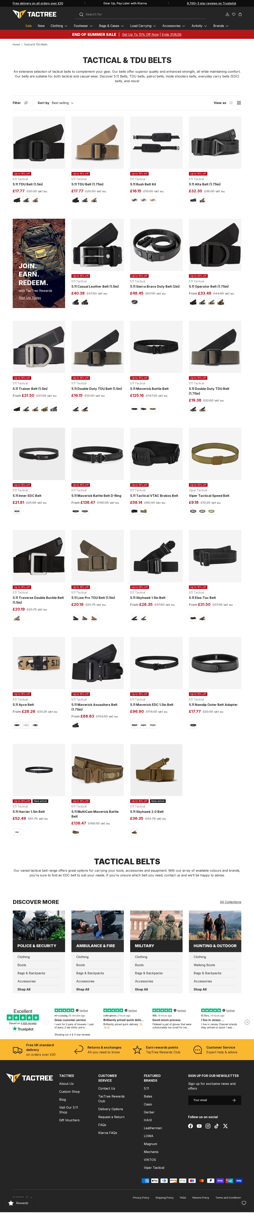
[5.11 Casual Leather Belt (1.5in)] (97, 245)
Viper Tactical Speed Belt (209, 496)
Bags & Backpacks (31, 973)
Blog (62, 1099)
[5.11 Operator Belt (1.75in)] (215, 245)
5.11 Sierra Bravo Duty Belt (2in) (155, 286)
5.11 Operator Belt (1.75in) (209, 286)
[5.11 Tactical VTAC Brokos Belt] (156, 454)
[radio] (17, 200)
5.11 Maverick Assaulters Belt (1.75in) (94, 707)
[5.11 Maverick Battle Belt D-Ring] (97, 454)
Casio (148, 1104)
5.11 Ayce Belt (23, 705)
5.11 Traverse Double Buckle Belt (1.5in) (38, 600)
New (41, 26)
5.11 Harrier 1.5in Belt (29, 812)
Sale (28, 26)
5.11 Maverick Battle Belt (149, 389)
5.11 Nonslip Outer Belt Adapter (213, 705)
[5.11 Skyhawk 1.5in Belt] (156, 556)
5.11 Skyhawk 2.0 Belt (147, 812)
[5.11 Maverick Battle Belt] (156, 347)
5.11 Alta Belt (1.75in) (205, 184)
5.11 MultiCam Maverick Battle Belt (95, 814)
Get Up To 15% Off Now (140, 34)
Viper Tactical (154, 1168)
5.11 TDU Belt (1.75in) (87, 184)
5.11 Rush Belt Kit (143, 184)
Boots (21, 965)
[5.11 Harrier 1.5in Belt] (39, 770)
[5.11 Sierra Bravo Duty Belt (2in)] (156, 245)
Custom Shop (69, 1092)
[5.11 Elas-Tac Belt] (215, 556)
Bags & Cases (109, 26)
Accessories (171, 26)
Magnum (150, 1144)
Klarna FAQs (107, 1133)
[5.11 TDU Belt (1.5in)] (39, 142)
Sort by (43, 103)
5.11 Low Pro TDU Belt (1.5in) (93, 598)
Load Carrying (140, 26)
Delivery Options (110, 1109)
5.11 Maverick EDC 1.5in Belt (151, 705)
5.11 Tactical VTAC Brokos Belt (154, 496)
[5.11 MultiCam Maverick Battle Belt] (97, 770)
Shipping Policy (165, 1197)
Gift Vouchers (69, 1120)
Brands (218, 26)
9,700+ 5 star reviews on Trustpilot (211, 3)
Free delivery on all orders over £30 (38, 3)
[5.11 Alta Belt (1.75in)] (215, 142)
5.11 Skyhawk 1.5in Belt (147, 598)
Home (16, 44)
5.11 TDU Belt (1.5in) (28, 184)
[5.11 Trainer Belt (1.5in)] (39, 347)
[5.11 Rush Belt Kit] (156, 142)
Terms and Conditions (228, 1197)
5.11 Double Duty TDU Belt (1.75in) (209, 391)
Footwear (81, 26)
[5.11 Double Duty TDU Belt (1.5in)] (97, 347)
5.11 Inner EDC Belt (27, 496)
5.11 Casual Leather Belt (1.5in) (95, 286)
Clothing (57, 26)
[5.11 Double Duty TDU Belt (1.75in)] (215, 347)
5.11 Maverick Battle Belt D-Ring (96, 496)
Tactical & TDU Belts (35, 44)
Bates (148, 1096)
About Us (66, 1084)
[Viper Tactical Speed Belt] (215, 454)
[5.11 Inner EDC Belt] (39, 454)
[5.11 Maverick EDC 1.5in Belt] (156, 663)
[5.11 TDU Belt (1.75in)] (97, 142)
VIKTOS (150, 1160)
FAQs (102, 1125)
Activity (196, 26)
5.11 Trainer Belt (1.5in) (30, 389)
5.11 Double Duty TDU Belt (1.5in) (96, 389)
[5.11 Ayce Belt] (39, 663)
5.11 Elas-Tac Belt (202, 598)
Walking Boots (204, 965)
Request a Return (111, 1117)
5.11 (146, 1088)
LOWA (148, 1136)
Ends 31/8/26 (171, 34)
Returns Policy (200, 1197)
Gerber (149, 1112)
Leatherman (153, 1128)
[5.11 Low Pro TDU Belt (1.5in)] (97, 556)
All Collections (230, 902)
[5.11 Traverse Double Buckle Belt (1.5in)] (39, 556)
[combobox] (140, 14)
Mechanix (151, 1152)
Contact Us (106, 1088)
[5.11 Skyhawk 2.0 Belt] (156, 770)
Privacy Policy (141, 1197)
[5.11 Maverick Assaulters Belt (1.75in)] (97, 663)
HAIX (148, 1120)
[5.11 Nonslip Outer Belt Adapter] (215, 663)
